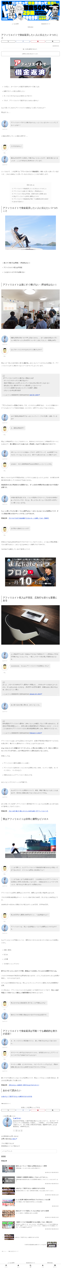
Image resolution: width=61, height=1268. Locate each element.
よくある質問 (11, 1262)
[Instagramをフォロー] (16, 1131)
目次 (28, 185)
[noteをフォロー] (21, 1131)
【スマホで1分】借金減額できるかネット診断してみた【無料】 (28, 518)
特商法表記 (50, 1262)
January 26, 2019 (35, 694)
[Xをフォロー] (14, 1131)
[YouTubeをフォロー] (19, 1131)
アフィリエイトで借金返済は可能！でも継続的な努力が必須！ (31, 199)
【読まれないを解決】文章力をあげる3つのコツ (23, 1085)
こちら (13, 1139)
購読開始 (3, 1156)
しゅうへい (17, 1118)
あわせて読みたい (19, 201)
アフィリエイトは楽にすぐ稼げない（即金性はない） (29, 191)
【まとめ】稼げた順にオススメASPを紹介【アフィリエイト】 (28, 811)
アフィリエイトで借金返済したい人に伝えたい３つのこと (30, 188)
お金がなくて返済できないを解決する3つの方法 (16, 1096)
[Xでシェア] (8, 41)
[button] (53, 41)
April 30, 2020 (34, 395)
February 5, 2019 (35, 733)
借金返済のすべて (7, 1103)
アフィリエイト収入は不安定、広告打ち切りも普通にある (30, 193)
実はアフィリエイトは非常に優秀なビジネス (26, 196)
